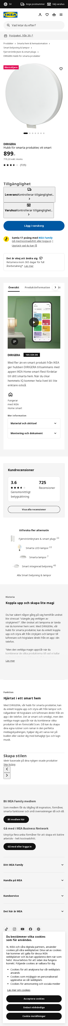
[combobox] (32, 25)
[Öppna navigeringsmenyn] (61, 14)
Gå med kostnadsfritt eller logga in (31, 241)
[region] (34, 95)
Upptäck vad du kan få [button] (24, 245)
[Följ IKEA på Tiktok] (6, 929)
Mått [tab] (59, 287)
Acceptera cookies (34, 998)
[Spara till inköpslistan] (61, 68)
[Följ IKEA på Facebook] (30, 929)
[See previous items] (6, 769)
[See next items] (55, 287)
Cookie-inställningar (34, 1016)
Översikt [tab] (13, 287)
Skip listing (9, 764)
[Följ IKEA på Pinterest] (38, 929)
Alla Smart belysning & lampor (34, 575)
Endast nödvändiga (34, 1007)
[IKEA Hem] (10, 15)
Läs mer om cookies (18, 990)
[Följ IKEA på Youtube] (22, 929)
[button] (15, 401)
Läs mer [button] (28, 266)
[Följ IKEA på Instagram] (14, 929)
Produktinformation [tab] (37, 287)
